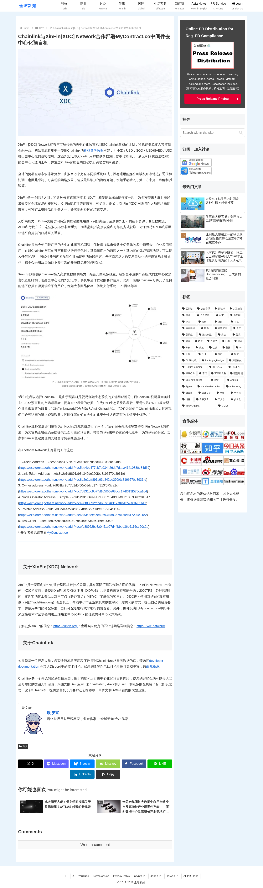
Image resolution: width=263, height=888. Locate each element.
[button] (108, 774)
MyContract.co (57, 532)
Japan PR (156, 875)
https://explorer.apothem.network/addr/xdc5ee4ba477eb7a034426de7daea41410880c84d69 (84, 468)
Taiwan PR (173, 875)
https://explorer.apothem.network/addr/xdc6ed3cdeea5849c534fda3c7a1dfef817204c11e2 (83, 515)
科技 (25, 746)
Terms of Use (101, 875)
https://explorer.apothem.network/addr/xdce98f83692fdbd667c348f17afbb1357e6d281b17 (82, 503)
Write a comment (95, 845)
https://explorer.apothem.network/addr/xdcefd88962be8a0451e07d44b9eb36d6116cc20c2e (83, 526)
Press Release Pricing (213, 98)
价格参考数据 (93, 150)
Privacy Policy (121, 875)
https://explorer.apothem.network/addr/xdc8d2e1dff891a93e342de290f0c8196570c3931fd (82, 479)
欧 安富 (53, 713)
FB (66, 875)
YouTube (83, 875)
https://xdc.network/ (151, 626)
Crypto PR (140, 875)
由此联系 (152, 666)
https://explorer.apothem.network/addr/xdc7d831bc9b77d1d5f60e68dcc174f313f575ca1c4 (83, 491)
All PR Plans (190, 875)
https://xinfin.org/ (65, 626)
